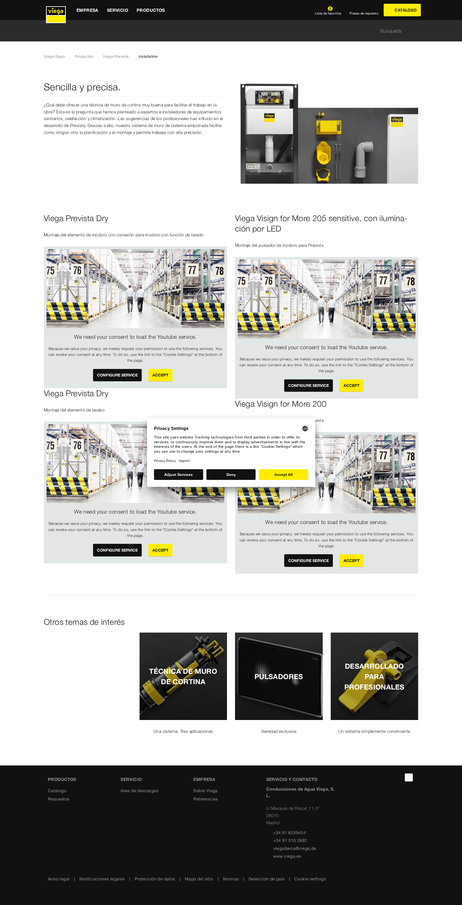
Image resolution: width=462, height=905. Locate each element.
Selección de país (267, 878)
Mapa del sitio (199, 878)
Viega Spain (54, 56)
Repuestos (59, 799)
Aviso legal (59, 878)
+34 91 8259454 (289, 832)
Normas (231, 878)
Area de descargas (139, 790)
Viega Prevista (116, 56)
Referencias (205, 799)
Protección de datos (154, 878)
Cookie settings (310, 878)
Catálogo (57, 790)
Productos (84, 56)
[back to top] (409, 777)
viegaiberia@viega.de (294, 848)
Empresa (204, 779)
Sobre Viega (205, 790)
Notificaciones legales (102, 878)
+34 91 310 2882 (290, 840)
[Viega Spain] (56, 10)
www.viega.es (287, 856)
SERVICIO (131, 779)
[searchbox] (226, 31)
